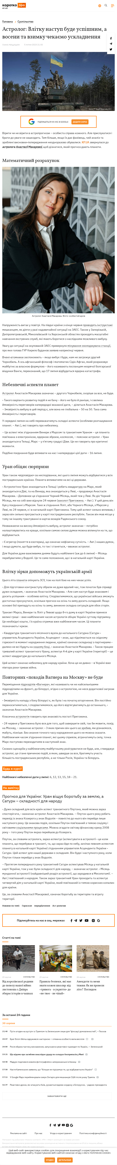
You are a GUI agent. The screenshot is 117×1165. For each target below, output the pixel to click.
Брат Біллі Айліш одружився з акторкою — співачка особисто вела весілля (47, 1039)
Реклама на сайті (18, 1133)
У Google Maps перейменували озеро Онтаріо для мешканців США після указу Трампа (52, 1077)
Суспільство (29, 977)
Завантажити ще (57, 1096)
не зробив (84, 728)
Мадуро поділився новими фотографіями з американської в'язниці (43, 1062)
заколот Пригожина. (71, 500)
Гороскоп (27, 905)
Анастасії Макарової (29, 147)
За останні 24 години (16, 1015)
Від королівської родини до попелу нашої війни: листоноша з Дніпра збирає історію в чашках (17, 988)
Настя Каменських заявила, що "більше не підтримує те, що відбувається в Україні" (51, 1069)
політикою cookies (100, 1153)
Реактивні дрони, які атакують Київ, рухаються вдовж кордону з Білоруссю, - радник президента (58, 1084)
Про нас (38, 1133)
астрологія (22, 716)
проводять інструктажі (98, 325)
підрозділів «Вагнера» (35, 684)
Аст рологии (59, 905)
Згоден (49, 1160)
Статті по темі (11, 937)
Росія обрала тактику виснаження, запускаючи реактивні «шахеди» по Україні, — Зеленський (56, 1046)
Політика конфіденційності (93, 1133)
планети (21, 580)
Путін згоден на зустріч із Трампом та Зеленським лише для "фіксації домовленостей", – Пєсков (58, 1031)
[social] (71, 920)
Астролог (8, 393)
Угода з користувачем (61, 1133)
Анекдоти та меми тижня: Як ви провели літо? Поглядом (90, 986)
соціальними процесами (32, 827)
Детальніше (65, 1160)
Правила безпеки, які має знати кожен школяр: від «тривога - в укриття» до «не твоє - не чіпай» (55, 988)
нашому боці (41, 647)
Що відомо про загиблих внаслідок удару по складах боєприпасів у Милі (47, 1054)
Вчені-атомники (13, 357)
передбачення (42, 905)
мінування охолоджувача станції (88, 345)
